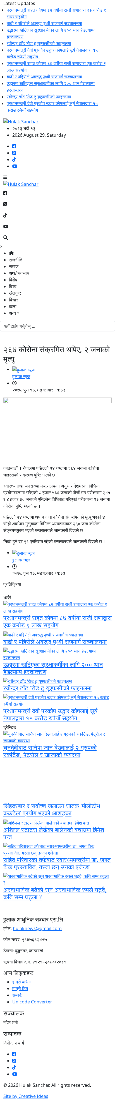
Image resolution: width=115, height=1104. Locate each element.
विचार (13, 300)
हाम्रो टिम (20, 988)
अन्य (12, 313)
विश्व (12, 286)
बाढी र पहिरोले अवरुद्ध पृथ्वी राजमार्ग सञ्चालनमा (38, 23)
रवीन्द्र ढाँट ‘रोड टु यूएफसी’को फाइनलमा (33, 43)
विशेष (13, 280)
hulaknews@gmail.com (37, 928)
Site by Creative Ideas (25, 1096)
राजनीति (15, 260)
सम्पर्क (17, 995)
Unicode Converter (32, 1002)
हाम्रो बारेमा (21, 982)
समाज (13, 266)
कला (12, 306)
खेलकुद (15, 293)
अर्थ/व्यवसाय (19, 273)
